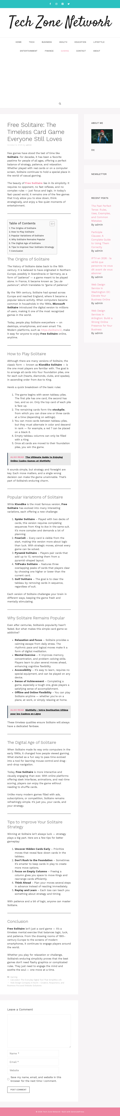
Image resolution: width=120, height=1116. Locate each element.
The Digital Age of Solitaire (26, 243)
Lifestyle (98, 42)
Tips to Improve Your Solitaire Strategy (32, 247)
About (96, 51)
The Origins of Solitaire (23, 228)
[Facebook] (50, 4)
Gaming (65, 51)
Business (47, 42)
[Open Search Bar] (60, 103)
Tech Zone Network (60, 22)
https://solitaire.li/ (51, 329)
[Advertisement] (60, 77)
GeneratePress (77, 1112)
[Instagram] (56, 4)
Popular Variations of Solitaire (27, 235)
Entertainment (28, 51)
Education (80, 42)
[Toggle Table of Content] (50, 223)
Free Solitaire (34, 183)
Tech (31, 42)
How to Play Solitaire (22, 232)
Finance (49, 51)
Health (63, 42)
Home (19, 42)
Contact (81, 51)
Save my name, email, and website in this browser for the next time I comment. (36, 1079)
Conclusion (17, 251)
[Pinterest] (62, 4)
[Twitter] (68, 4)
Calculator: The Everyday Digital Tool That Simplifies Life (36, 980)
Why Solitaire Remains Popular (28, 239)
